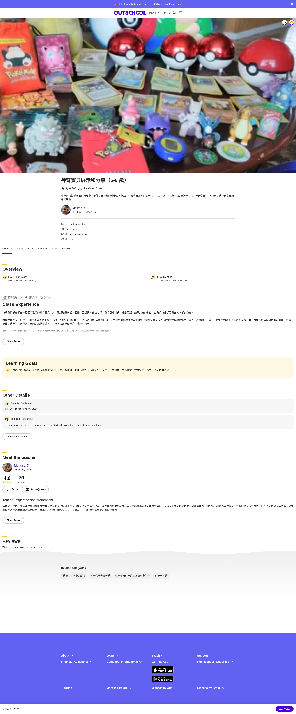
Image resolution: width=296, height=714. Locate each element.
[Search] (174, 12)
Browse (152, 12)
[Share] (284, 22)
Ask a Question (38, 489)
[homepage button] (130, 13)
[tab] (7, 248)
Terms (172, 4)
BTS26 (153, 4)
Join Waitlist (284, 709)
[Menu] (180, 12)
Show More (13, 341)
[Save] (291, 22)
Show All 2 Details (17, 436)
